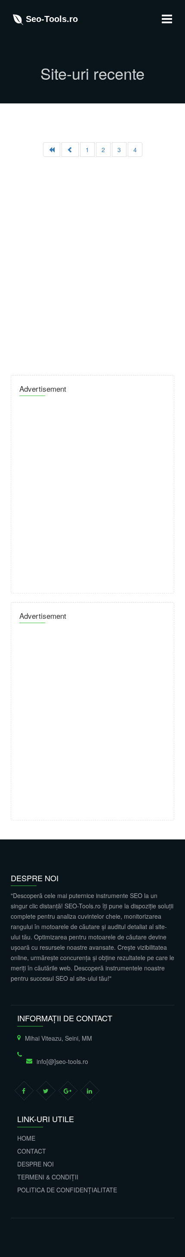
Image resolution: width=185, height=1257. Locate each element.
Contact (31, 1151)
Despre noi (35, 1164)
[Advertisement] (92, 262)
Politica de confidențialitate (67, 1189)
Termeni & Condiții (47, 1177)
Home (26, 1138)
